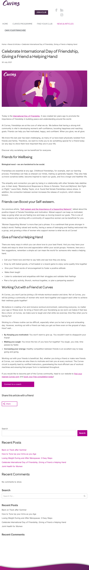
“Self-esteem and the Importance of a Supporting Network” (46, 209)
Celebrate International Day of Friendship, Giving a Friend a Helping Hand (34, 462)
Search (5, 428)
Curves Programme (22, 24)
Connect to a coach (12, 384)
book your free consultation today (38, 377)
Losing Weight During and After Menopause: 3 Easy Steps (27, 458)
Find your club (44, 24)
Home (5, 24)
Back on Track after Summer (14, 450)
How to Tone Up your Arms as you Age (19, 454)
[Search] (84, 496)
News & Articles (65, 24)
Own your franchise (15, 30)
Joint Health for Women (12, 466)
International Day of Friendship (26, 116)
